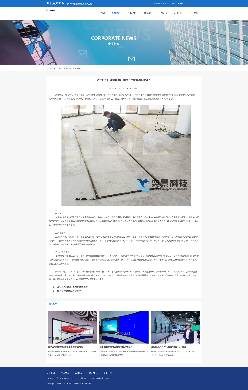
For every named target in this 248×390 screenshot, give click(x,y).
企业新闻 (116, 13)
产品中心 (132, 13)
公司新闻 (77, 69)
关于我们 (194, 13)
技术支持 (163, 13)
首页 (103, 13)
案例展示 (147, 13)
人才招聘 (178, 13)
